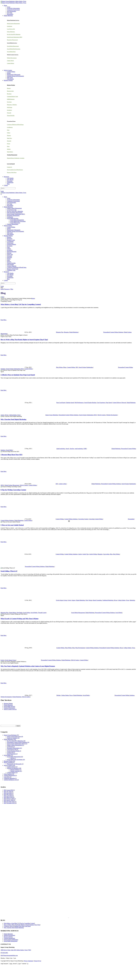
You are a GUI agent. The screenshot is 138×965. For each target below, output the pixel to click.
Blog (111, 554)
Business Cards (10, 91)
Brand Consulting (97, 600)
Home (2, 289)
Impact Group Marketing (51, 415)
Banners (9, 88)
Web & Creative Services (10, 709)
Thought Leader (42, 612)
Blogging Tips (59, 332)
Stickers (8, 149)
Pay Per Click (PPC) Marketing (13, 34)
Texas (18, 415)
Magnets (9, 135)
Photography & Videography (15, 764)
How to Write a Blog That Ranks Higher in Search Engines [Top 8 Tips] (24, 339)
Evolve (69, 600)
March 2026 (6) (10, 797)
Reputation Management (12, 39)
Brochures (9, 93)
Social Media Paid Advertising (13, 48)
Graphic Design (10, 60)
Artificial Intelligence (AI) (11, 779)
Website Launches (16, 771)
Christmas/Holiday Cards (12, 96)
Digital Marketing (73, 332)
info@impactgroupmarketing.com (9, 955)
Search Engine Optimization (86, 367)
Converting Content (83, 519)
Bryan (6, 415)
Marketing (132, 600)
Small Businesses (12, 753)
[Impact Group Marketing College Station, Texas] (13, 1)
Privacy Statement (28, 961)
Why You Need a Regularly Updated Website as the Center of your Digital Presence (28, 666)
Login (2, 191)
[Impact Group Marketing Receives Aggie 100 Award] (65, 917)
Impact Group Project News (15, 736)
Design (90, 600)
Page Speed (109, 402)
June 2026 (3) (9, 793)
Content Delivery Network (119, 402)
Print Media (20, 612)
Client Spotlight (9, 774)
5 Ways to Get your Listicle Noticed (12, 525)
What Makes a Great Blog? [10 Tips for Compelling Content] (21, 304)
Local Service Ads (11, 29)
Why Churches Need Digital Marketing (13, 419)
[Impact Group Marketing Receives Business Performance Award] (74, 917)
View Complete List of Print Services (15, 169)
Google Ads (11, 752)
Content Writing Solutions (70, 519)
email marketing (79, 448)
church (67, 448)
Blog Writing (59, 367)
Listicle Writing (93, 554)
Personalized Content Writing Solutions (113, 332)
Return (33, 298)
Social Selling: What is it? (9, 571)
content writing (62, 483)
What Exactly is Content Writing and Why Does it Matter (19, 618)
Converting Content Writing (96, 519)
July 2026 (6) (9, 791)
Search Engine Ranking (90, 402)
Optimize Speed (70, 402)
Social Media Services (9, 706)
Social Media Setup (11, 51)
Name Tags (9, 138)
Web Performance (79, 402)
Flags (8, 130)
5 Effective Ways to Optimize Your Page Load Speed (18, 375)
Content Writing (10, 63)
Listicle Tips (85, 554)
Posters (8, 143)
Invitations (9, 110)
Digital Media (12, 612)
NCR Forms (9, 107)
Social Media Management (13, 46)
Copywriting (106, 554)
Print (87, 600)
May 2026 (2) (9, 794)
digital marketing (60, 448)
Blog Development (80, 647)
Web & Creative (102, 415)
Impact (73, 600)
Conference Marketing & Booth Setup (15, 124)
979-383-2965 (4, 952)
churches (72, 448)
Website (58, 695)
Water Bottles (10, 151)
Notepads (9, 140)
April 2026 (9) (10, 796)
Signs (8, 146)
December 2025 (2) (11, 801)
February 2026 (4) (11, 798)
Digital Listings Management (13, 23)
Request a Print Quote (11, 172)
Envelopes (9, 101)
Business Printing (8, 703)
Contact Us (9, 167)
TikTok (13, 758)
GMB (84, 448)
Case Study (7, 777)
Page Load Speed (60, 402)
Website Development (12, 57)
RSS (5, 790)
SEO (77, 367)
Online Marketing (11, 31)
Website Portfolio (15, 769)
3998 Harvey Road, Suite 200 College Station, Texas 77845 (16, 950)
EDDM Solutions (10, 99)
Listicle (80, 554)
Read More (4, 320)
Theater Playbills (10, 115)
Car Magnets (10, 127)
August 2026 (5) (10, 790)
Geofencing (9, 26)
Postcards (9, 112)
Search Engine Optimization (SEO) (14, 37)
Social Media (9, 450)
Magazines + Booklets (12, 104)
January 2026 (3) (10, 800)
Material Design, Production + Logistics (15, 158)
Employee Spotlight (13, 738)
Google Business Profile (14, 751)
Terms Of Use (37, 961)
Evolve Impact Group (61, 600)
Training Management (9, 708)
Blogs (64, 367)
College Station (13, 415)
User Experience (101, 402)
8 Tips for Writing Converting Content (13, 490)
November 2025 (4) (11, 803)
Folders (8, 132)
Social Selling (26, 612)
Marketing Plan (4, 612)
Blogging (66, 332)
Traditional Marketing (107, 600)
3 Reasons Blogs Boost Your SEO (11, 454)
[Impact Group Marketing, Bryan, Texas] (62, 883)
